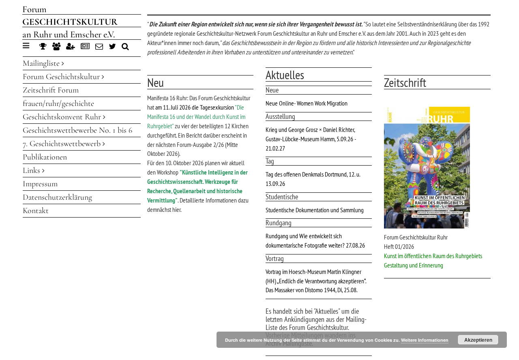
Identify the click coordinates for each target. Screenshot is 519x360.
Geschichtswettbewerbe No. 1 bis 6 (77, 130)
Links (32, 170)
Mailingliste (42, 63)
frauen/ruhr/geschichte (58, 103)
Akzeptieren (478, 339)
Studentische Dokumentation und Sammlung (315, 210)
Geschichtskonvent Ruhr (63, 117)
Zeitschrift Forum (51, 90)
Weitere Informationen (424, 340)
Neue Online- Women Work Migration (306, 103)
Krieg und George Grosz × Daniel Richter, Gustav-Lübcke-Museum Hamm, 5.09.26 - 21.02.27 (311, 138)
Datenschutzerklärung (57, 197)
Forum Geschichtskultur (62, 77)
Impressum (40, 184)
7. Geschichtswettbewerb (63, 144)
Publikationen (45, 157)
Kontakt (36, 211)
